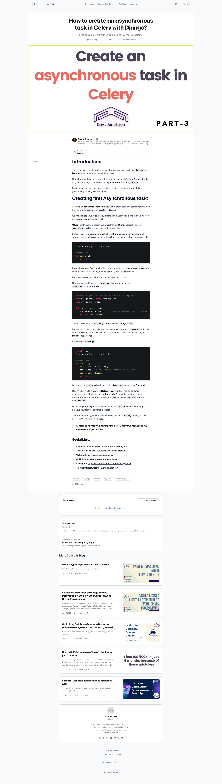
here (112, 173)
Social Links (36, 173)
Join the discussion (149, 500)
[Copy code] (147, 244)
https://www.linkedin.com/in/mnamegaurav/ (107, 446)
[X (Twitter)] (94, 139)
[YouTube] (115, 738)
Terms (118, 754)
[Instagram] (103, 738)
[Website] (118, 738)
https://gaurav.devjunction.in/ (99, 455)
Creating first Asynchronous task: (39, 168)
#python (97, 478)
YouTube (122, 4)
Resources (89, 4)
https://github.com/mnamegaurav (101, 459)
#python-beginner (122, 478)
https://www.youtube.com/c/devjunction (105, 451)
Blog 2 (91, 191)
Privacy (111, 754)
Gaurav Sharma (85, 139)
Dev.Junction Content (106, 4)
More (132, 4)
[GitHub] (107, 738)
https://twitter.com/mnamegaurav (101, 468)
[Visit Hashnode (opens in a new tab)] (111, 772)
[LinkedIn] (97, 139)
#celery (76, 478)
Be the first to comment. (118, 508)
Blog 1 (82, 191)
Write (186, 4)
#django (86, 478)
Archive (104, 754)
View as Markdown (129, 40)
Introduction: (36, 164)
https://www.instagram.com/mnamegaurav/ (109, 463)
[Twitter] (100, 738)
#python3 (107, 478)
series (103, 191)
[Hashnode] (122, 738)
